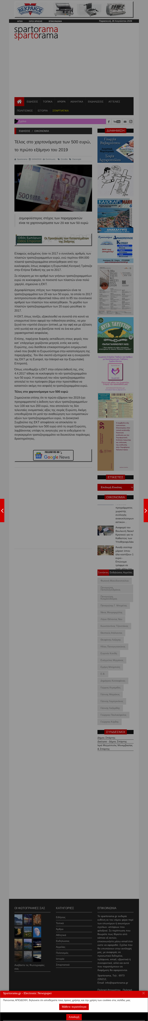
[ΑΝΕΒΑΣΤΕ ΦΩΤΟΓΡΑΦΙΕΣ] (2, 510)
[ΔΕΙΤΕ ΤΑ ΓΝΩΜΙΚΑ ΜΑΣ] (146, 510)
